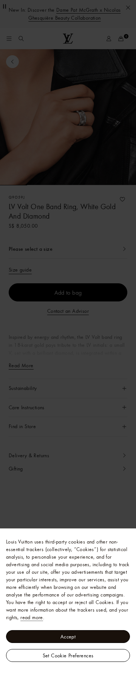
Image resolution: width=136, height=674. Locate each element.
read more (31, 617)
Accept (68, 636)
